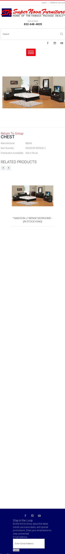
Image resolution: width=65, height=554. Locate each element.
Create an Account (57, 3)
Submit (16, 550)
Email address (20, 537)
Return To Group (12, 133)
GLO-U (29, 143)
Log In (44, 3)
